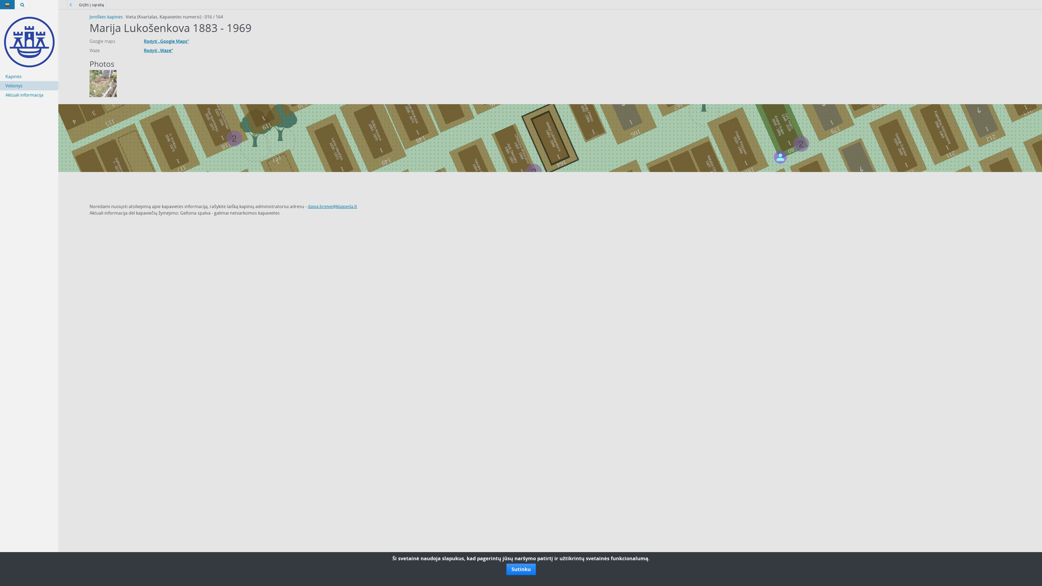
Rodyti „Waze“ (158, 50)
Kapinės (13, 76)
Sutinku (521, 569)
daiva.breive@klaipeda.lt (332, 206)
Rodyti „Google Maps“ (166, 41)
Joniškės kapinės (106, 17)
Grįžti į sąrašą (91, 4)
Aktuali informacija (24, 95)
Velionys (14, 86)
